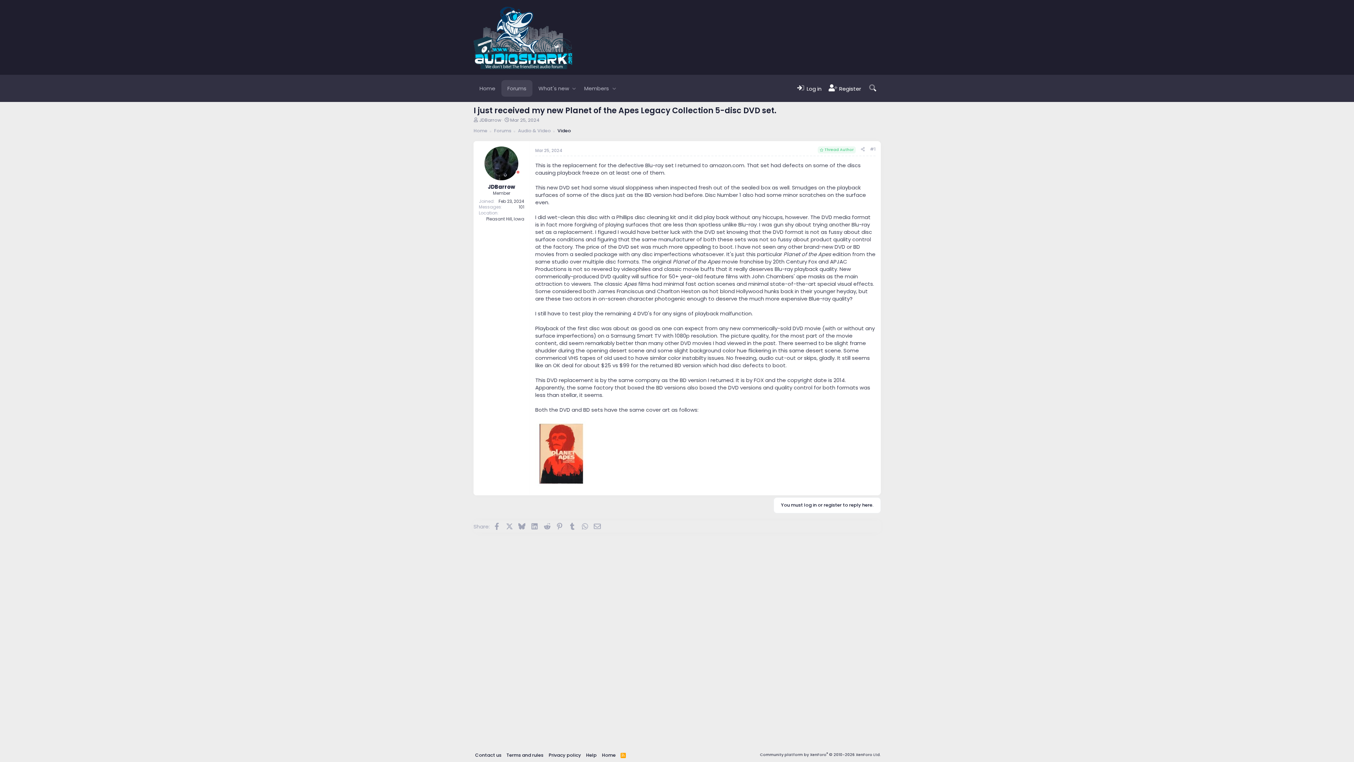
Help (591, 755)
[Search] (873, 88)
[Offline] (518, 172)
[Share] (862, 149)
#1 (873, 149)
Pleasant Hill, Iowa (505, 219)
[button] (574, 88)
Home (487, 88)
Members (596, 88)
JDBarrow (490, 120)
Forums (516, 88)
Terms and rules (524, 755)
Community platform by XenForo (820, 754)
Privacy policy (565, 755)
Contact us (488, 755)
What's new (553, 88)
